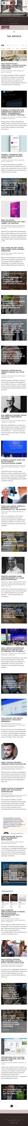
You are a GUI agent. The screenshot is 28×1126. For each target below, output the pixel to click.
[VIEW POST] (14, 52)
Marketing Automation (21, 225)
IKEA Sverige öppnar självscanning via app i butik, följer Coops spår (12, 961)
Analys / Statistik (5, 465)
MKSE (24, 1117)
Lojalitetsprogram (19, 583)
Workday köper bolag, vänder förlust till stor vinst (12, 372)
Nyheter (11, 70)
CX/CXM (18, 1120)
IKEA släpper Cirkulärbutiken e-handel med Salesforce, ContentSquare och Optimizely (13, 913)
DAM (3, 1062)
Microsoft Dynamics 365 (9, 420)
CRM (10, 1119)
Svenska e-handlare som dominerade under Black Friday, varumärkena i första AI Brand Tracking (13, 112)
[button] (25, 28)
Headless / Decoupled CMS (6, 725)
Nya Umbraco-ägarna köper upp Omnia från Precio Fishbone (13, 416)
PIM (8, 1062)
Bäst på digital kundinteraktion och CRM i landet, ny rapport (13, 221)
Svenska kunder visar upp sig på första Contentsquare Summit (13, 461)
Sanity (15, 725)
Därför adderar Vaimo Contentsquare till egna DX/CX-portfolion (12, 578)
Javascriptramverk (19, 465)
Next (25, 8)
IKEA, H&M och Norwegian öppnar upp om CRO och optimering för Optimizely (13, 649)
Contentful (4, 70)
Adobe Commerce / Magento (7, 581)
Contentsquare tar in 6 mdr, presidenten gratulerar (11, 838)
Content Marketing (4, 583)
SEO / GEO (16, 117)
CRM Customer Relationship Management (9, 225)
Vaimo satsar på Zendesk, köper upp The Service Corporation (12, 790)
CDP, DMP (10, 465)
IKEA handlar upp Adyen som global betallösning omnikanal (12, 249)
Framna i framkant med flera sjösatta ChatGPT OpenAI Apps (12, 156)
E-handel (7, 70)
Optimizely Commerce (13, 653)
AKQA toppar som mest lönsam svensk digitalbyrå (13, 763)
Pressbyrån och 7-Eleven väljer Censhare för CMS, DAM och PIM (13, 1058)
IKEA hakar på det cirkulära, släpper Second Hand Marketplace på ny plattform (13, 66)
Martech (24, 465)
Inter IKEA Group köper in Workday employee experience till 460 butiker (13, 507)
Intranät (3, 420)
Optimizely (7, 653)
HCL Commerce (18, 723)
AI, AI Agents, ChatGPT (6, 117)
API (21, 581)
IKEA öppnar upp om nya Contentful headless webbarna (12, 719)
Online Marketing (11, 584)
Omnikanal (10, 253)
